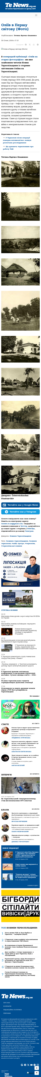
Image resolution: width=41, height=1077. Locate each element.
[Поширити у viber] (34, 44)
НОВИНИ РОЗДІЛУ (33, 885)
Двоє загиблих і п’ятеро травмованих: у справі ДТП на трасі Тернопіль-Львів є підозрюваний (19, 953)
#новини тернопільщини (17, 541)
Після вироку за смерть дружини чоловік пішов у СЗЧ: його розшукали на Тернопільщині (18, 690)
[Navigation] (36, 15)
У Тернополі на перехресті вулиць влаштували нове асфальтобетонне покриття (26, 646)
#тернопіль (30, 543)
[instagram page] (38, 1065)
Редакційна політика (12, 1010)
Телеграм (29, 531)
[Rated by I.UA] (33, 1073)
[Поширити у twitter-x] (30, 44)
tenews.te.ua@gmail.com (12, 524)
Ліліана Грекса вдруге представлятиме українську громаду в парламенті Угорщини (26, 631)
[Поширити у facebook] (26, 44)
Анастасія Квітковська (21, 751)
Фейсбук (31, 529)
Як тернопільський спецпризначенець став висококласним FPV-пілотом (18, 800)
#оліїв (14, 543)
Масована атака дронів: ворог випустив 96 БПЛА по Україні (20, 617)
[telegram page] (35, 1065)
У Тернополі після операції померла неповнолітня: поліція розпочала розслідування (17, 140)
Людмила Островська (21, 738)
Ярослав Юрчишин (19, 821)
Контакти (7, 1006)
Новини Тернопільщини (20, 536)
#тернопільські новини (11, 546)
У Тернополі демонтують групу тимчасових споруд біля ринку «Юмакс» (18, 657)
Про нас (6, 1003)
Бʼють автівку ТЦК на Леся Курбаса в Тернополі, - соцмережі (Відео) (18, 933)
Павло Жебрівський (20, 831)
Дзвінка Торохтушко (20, 841)
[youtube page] (31, 1065)
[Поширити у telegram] (38, 44)
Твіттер (23, 526)
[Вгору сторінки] (36, 1068)
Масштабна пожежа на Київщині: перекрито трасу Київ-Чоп (18, 624)
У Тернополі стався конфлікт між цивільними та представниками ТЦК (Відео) (21, 940)
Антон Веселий (18, 765)
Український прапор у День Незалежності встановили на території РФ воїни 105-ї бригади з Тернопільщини (20, 960)
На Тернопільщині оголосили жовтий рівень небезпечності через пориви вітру (18, 641)
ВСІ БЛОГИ (36, 809)
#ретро (21, 543)
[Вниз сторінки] (36, 1073)
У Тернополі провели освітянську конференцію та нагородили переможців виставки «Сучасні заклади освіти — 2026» (18, 673)
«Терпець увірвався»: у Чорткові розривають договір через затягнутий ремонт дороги (19, 665)
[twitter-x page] (28, 1065)
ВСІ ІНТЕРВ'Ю (35, 774)
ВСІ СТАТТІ (36, 723)
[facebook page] (25, 1065)
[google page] (22, 1065)
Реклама (7, 1013)
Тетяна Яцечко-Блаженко (25, 35)
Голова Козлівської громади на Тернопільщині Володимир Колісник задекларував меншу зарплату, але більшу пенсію (20, 974)
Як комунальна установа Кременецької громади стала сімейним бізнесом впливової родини (21, 947)
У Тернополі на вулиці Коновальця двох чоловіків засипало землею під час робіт (20, 967)
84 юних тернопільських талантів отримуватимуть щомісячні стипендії (17, 681)
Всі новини (35, 696)
